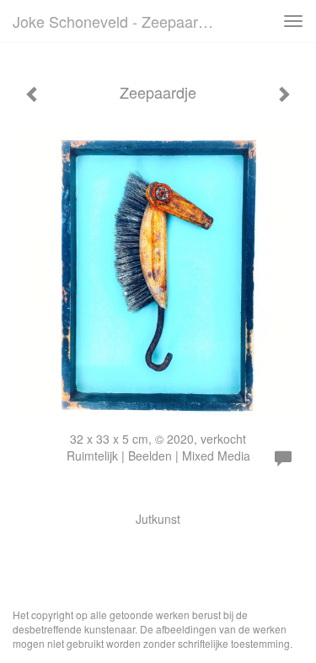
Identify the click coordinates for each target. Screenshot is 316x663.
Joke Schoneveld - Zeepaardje (115, 21)
